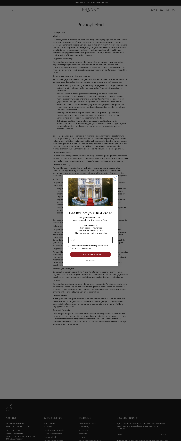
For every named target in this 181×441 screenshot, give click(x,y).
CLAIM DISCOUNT (90, 254)
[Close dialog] (115, 178)
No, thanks (90, 260)
